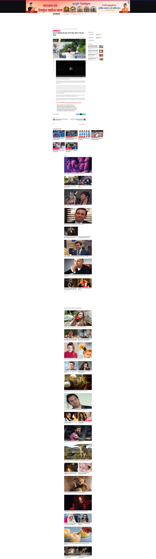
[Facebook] (92, 34)
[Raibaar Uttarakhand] (56, 14)
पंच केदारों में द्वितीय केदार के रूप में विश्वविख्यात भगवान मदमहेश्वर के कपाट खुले (66, 110)
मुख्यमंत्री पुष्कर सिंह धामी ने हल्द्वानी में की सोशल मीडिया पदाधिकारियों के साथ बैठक (66, 106)
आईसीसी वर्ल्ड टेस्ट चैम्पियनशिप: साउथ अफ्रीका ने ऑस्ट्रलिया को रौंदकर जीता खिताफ (67, 109)
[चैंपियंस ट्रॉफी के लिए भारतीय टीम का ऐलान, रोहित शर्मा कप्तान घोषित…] (84, 133)
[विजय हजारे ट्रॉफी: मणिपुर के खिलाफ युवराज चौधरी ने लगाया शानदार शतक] (59, 146)
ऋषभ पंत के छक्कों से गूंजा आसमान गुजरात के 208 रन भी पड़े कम (73, 102)
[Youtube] (99, 37)
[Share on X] (82, 37)
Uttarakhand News (90, 48)
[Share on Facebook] (81, 37)
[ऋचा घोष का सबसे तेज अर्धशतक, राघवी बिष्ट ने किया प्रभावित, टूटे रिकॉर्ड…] (72, 146)
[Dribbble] (92, 40)
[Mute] (83, 76)
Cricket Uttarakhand (56, 30)
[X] (99, 34)
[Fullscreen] (84, 76)
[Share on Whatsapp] (83, 37)
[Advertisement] (78, 21)
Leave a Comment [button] (82, 124)
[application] (71, 68)
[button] (84, 14)
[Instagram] (92, 37)
